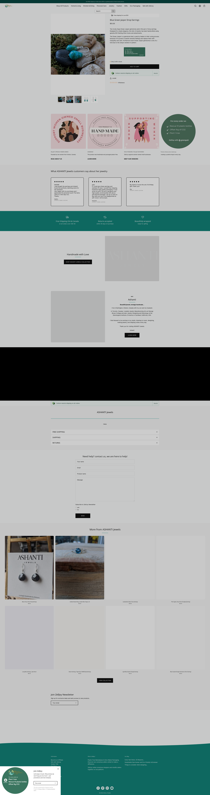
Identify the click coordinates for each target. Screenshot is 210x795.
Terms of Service (51, 789)
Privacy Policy (41, 789)
